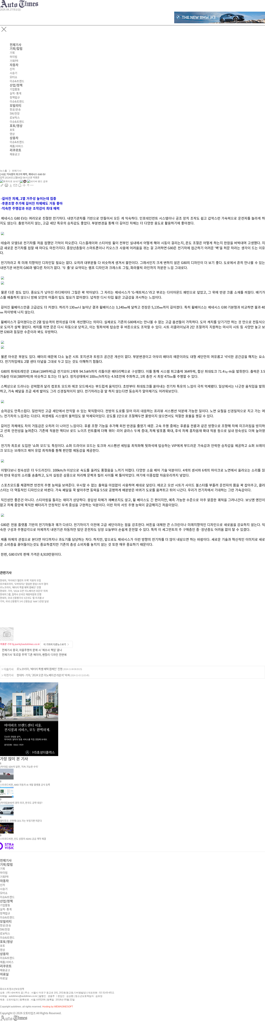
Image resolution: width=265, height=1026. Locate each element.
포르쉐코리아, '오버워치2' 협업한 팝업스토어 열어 (24, 584)
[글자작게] (32, 185)
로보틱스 (15, 117)
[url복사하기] (2, 185)
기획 (12, 52)
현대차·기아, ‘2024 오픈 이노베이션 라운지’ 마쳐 (24, 591)
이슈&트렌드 (17, 81)
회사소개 (4, 989)
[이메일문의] (15, 185)
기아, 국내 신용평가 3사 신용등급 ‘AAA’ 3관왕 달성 (24, 601)
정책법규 (15, 97)
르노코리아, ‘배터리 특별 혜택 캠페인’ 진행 (20, 587)
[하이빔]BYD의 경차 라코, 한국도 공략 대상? (21, 803)
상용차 (14, 138)
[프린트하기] (6, 185)
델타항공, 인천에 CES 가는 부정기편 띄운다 (21, 821)
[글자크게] (24, 185)
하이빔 (13, 56)
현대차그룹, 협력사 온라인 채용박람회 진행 (20, 594)
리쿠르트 (15, 150)
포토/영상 (16, 125)
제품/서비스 (16, 146)
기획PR (14, 60)
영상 (12, 134)
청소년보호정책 (16, 989)
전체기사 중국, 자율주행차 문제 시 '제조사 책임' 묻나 (32, 650)
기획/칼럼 (16, 48)
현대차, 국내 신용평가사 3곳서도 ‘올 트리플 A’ (22, 598)
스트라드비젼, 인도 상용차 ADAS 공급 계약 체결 (23, 839)
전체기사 (15, 44)
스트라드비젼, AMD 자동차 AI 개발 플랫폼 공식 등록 (25, 785)
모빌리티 (15, 105)
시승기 (13, 73)
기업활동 (15, 89)
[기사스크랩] (11, 185)
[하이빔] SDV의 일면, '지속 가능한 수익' (19, 767)
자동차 (14, 64)
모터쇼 (13, 77)
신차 (12, 69)
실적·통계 (15, 93)
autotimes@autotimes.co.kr (23, 996)
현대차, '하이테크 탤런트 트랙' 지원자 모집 (20, 580)
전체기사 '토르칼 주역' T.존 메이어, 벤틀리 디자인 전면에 (34, 654)
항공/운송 (15, 109)
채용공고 (15, 154)
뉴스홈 (3, 170)
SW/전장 (15, 113)
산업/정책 (16, 85)
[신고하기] (20, 185)
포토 (12, 129)
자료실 (4, 974)
